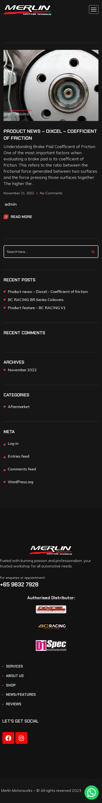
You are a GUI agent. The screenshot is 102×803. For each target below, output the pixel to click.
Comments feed (22, 469)
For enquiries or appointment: (23, 578)
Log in (13, 443)
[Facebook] (8, 738)
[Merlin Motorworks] (28, 9)
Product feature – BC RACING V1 (37, 307)
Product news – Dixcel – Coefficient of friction (50, 134)
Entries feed (18, 456)
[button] (91, 792)
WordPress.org (20, 481)
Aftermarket (20, 114)
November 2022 (22, 369)
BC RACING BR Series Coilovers (36, 299)
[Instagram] (21, 738)
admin (11, 204)
